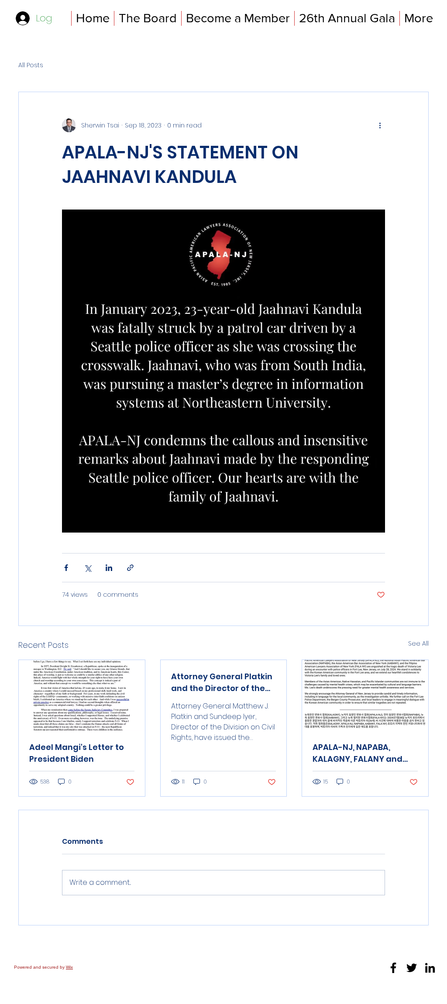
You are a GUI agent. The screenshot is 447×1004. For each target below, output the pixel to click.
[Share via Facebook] (66, 568)
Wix (69, 967)
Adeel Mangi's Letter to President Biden (76, 753)
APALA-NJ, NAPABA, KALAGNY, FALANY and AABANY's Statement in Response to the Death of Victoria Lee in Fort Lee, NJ (364, 753)
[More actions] (380, 125)
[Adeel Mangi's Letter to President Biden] (82, 695)
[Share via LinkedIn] (109, 568)
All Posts (30, 65)
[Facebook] (393, 968)
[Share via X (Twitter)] (87, 568)
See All (418, 643)
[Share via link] (130, 568)
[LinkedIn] (430, 968)
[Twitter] (412, 968)
